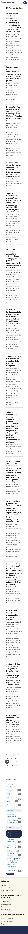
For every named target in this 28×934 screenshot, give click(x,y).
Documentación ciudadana (14, 821)
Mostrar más (10, 873)
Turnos (3, 885)
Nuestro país (5, 901)
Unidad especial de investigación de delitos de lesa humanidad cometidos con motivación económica (14, 865)
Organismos (4, 907)
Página (14, 794)
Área (14, 801)
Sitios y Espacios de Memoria (14, 846)
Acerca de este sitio (7, 918)
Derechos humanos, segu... (14, 816)
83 (16, 758)
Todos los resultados (11, 785)
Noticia (14, 790)
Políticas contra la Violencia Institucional (14, 853)
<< (7, 755)
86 (16, 762)
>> (7, 769)
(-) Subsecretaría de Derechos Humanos (14, 834)
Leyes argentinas (6, 904)
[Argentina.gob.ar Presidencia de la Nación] (7, 2)
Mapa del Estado (6, 909)
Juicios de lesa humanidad (14, 841)
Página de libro (14, 798)
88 (12, 765)
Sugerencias (5, 924)
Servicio (14, 805)
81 (7, 758)
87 (7, 765)
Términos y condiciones (8, 921)
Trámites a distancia (7, 888)
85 (12, 762)
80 (19, 755)
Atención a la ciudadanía (8, 890)
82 (11, 758)
